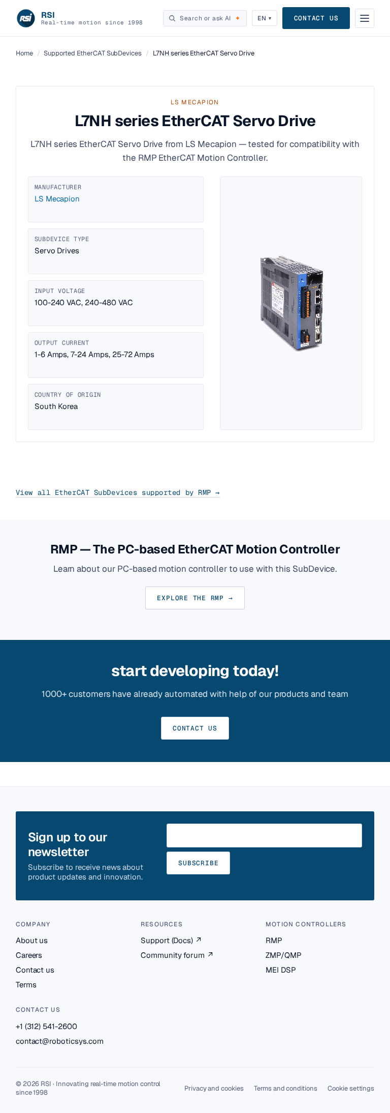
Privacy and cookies (214, 1088)
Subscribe (198, 863)
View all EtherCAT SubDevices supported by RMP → (118, 492)
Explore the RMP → (195, 598)
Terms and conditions (285, 1088)
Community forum (177, 955)
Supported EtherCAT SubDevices (93, 53)
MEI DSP (281, 970)
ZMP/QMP (284, 955)
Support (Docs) (171, 940)
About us (32, 940)
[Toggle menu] (364, 18)
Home (24, 53)
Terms (26, 984)
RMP (274, 940)
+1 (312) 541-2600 (46, 1026)
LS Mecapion (57, 198)
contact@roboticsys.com (60, 1041)
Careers (29, 955)
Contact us (316, 18)
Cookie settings (351, 1088)
